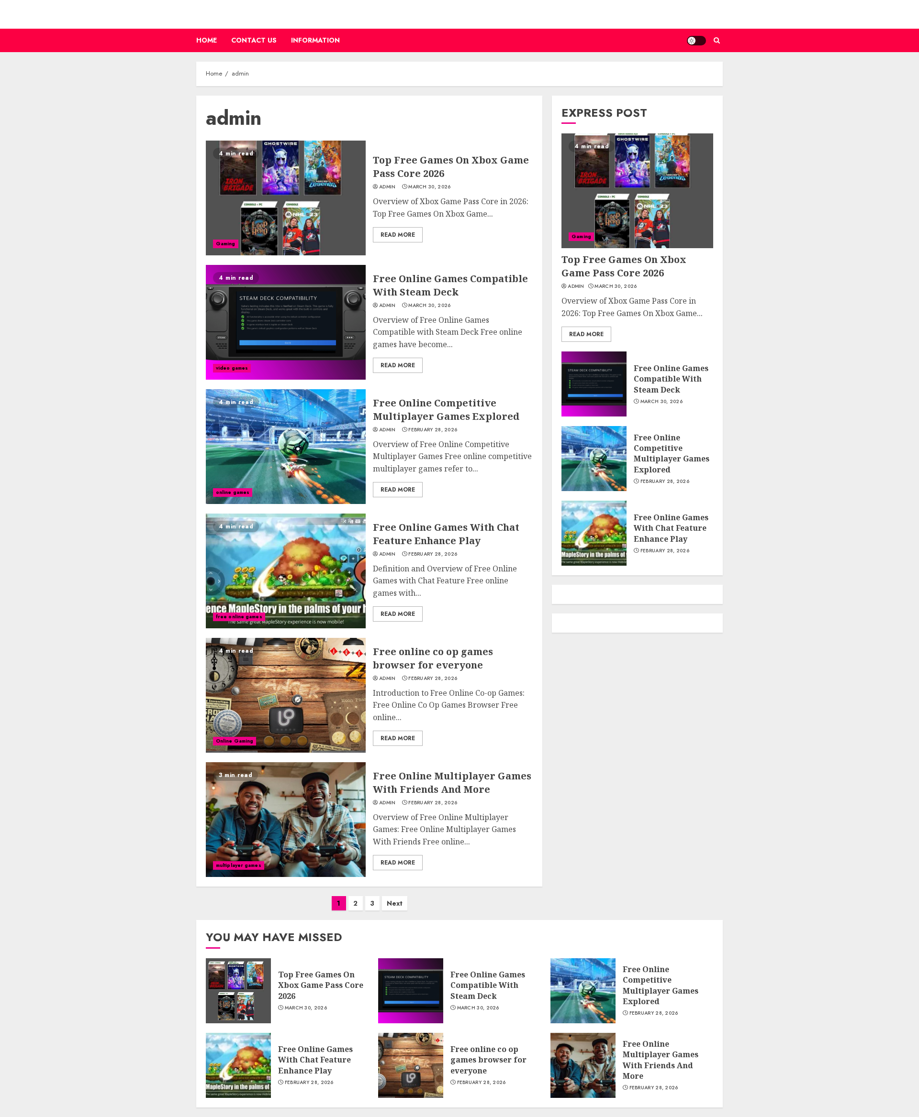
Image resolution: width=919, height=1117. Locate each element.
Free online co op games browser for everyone (433, 658)
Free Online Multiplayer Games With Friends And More (452, 782)
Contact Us (254, 40)
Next (395, 903)
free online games (239, 616)
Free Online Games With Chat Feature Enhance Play (446, 534)
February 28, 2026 (432, 430)
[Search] (717, 40)
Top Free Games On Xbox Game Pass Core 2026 (623, 266)
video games (232, 368)
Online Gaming (234, 741)
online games (232, 492)
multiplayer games (238, 865)
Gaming (225, 243)
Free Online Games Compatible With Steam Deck (450, 285)
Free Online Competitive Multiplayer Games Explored (446, 409)
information (315, 40)
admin (387, 187)
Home (206, 40)
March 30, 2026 (429, 187)
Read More (398, 234)
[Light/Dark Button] (696, 40)
